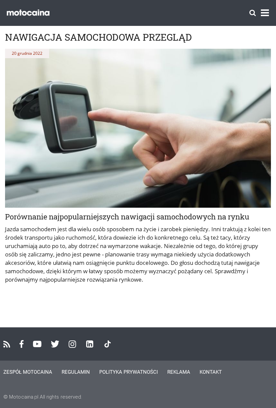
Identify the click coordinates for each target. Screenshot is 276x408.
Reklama (178, 372)
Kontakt (211, 372)
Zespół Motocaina (27, 372)
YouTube (37, 344)
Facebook (22, 344)
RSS (6, 344)
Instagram (72, 344)
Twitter (55, 344)
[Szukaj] (252, 13)
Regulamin (76, 372)
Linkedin (89, 344)
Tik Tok (107, 344)
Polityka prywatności (128, 372)
